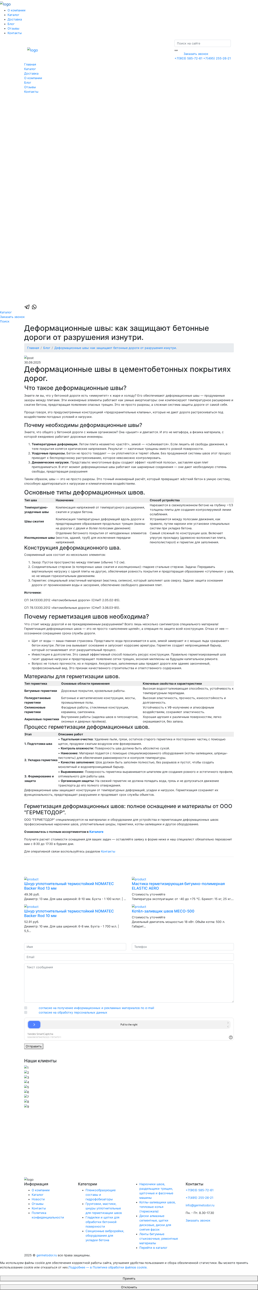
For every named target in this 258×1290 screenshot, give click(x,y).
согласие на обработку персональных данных (73, 1012)
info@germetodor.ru (200, 1205)
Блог (11, 24)
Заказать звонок (196, 54)
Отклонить (129, 1287)
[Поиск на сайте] (176, 50)
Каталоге (96, 832)
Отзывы (13, 28)
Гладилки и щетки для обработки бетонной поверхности (102, 1221)
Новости (38, 1199)
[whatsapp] (34, 306)
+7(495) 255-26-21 (217, 58)
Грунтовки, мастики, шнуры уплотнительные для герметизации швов (104, 1208)
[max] (129, 198)
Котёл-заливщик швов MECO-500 (163, 911)
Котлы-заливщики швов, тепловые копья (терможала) (157, 1206)
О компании (16, 10)
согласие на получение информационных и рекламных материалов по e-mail (96, 1008)
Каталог (13, 15)
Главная (30, 64)
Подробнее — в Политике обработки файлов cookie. (108, 1267)
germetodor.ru (46, 1255)
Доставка (15, 19)
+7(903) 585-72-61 (189, 58)
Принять (129, 1278)
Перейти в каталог (153, 1248)
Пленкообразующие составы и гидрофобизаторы (101, 1194)
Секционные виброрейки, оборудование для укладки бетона (105, 1235)
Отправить (34, 1046)
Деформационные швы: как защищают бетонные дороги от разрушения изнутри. (115, 348)
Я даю (91, 1008)
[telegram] (27, 306)
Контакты (15, 33)
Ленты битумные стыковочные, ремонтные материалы (158, 1238)
